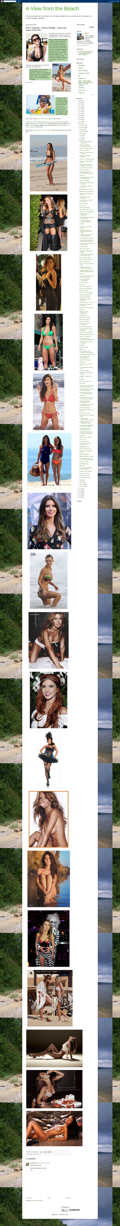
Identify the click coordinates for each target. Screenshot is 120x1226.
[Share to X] (47, 1152)
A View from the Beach (52, 8)
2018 (79, 117)
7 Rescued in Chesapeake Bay (86, 211)
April (81, 480)
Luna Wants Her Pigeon (85, 297)
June (81, 137)
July (81, 135)
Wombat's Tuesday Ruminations (83, 312)
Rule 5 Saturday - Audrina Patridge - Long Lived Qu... (86, 165)
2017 (79, 119)
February (82, 484)
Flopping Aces (82, 78)
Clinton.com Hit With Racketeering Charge (85, 145)
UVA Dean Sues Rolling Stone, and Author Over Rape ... (86, 386)
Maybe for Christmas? (84, 261)
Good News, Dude (83, 347)
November (82, 127)
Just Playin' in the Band (84, 317)
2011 (79, 495)
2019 (79, 115)
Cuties (31, 1154)
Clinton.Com (82, 465)
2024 (79, 105)
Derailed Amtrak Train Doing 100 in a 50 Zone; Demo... (86, 398)
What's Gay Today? (83, 290)
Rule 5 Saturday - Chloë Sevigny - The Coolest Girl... (86, 352)
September (82, 131)
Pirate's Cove (82, 90)
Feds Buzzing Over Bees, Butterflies (85, 299)
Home (48, 1198)
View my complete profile (83, 45)
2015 (79, 123)
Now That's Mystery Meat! (85, 326)
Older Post (68, 1198)
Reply (31, 1170)
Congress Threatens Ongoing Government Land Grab (86, 240)
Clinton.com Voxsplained (85, 336)
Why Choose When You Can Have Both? (86, 342)
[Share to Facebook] (49, 1152)
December (82, 125)
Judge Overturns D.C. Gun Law (86, 302)
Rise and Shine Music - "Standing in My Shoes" (85, 221)
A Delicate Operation (84, 370)
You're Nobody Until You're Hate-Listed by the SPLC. (86, 393)
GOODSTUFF (33, 1163)
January (82, 486)
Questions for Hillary (84, 321)
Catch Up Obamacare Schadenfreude (84, 280)
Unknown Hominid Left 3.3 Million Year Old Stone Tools (86, 271)
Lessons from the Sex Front (85, 167)
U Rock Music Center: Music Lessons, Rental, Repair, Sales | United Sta (86, 53)
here (47, 118)
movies (34, 1154)
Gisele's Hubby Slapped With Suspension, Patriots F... (86, 426)
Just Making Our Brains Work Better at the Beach (86, 178)
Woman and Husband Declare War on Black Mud (86, 389)
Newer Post (29, 1198)
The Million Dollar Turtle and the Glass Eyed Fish (86, 235)
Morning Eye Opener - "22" (85, 381)
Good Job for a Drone (84, 473)
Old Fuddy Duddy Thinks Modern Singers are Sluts (86, 172)
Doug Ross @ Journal (84, 73)
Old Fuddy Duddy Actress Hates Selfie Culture (85, 422)
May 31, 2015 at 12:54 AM (43, 1163)
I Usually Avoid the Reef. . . (85, 295)
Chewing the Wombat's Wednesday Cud (84, 401)
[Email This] (44, 1152)
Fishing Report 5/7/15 (84, 475)
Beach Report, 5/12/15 (84, 413)
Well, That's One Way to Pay (86, 259)
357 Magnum (82, 65)
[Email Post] (41, 1151)
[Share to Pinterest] (50, 1152)
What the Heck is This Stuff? (86, 332)
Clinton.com (82, 309)
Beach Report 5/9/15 (84, 454)
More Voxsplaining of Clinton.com (84, 324)
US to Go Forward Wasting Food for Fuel (85, 142)
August (81, 133)
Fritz (88, 33)
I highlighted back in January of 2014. (38, 123)
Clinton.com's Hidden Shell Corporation (85, 201)
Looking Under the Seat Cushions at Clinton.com (85, 268)
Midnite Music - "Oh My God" (86, 189)
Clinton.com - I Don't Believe (86, 292)
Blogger (66, 1214)
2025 (79, 103)
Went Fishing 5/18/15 (84, 319)
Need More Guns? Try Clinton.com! (84, 214)
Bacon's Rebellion (83, 70)
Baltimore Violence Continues (86, 456)
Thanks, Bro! (82, 383)
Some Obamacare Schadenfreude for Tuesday (86, 419)
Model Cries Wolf (83, 203)
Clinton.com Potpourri (84, 180)
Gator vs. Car (82, 175)
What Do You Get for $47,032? (86, 307)
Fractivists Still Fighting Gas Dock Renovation (85, 468)
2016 (79, 121)
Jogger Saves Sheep (84, 248)
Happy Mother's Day (84, 446)
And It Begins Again (84, 463)
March (81, 482)
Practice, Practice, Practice (85, 471)
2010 (79, 497)
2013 (79, 491)
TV (40, 1154)
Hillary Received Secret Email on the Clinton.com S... (86, 255)
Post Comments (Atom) (37, 1200)
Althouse (81, 68)
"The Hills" (60, 36)
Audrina (42, 71)
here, (39, 118)
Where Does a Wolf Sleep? (85, 288)
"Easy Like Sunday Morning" (86, 148)
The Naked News (83, 246)
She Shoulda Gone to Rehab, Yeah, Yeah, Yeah (86, 405)
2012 (79, 493)
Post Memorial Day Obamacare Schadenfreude (86, 218)
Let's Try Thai (82, 439)
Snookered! (82, 345)
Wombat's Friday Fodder (85, 360)
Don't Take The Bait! (84, 150)
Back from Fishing (83, 282)
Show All (92, 94)
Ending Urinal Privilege (84, 407)
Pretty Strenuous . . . (84, 315)
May (81, 139)
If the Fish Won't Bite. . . (84, 170)
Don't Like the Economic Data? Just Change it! (86, 244)
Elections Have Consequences (86, 191)
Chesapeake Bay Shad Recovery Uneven (84, 429)
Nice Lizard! (82, 284)
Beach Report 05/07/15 (84, 477)
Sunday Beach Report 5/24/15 (86, 238)
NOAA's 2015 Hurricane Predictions (85, 197)
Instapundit (81, 87)
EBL (80, 75)
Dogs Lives (82, 273)
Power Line (81, 92)
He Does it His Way (84, 461)
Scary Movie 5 (59, 106)
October (82, 129)
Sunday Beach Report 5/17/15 (86, 334)
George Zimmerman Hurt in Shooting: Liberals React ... (86, 432)
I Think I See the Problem (85, 449)
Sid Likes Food (82, 205)
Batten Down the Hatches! (85, 437)
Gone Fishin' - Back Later (85, 286)
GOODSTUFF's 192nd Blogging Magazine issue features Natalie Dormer (44, 122)
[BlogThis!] (45, 1152)
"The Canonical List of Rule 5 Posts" (41, 130)
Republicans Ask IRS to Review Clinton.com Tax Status (85, 231)
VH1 (36, 73)
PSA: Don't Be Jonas (84, 441)
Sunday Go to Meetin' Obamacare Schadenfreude (86, 339)
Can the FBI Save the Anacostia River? (84, 357)
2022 (79, 109)
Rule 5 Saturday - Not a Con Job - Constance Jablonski (86, 459)
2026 (79, 101)
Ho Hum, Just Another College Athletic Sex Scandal (86, 276)
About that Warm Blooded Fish (86, 354)
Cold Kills (81, 223)
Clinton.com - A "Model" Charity (86, 159)
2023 (79, 107)
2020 (79, 113)
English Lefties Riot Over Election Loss (85, 444)
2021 (79, 111)
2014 (79, 488)
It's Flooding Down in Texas (85, 209)
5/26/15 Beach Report (84, 207)
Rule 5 (64, 33)
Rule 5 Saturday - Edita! (85, 257)
